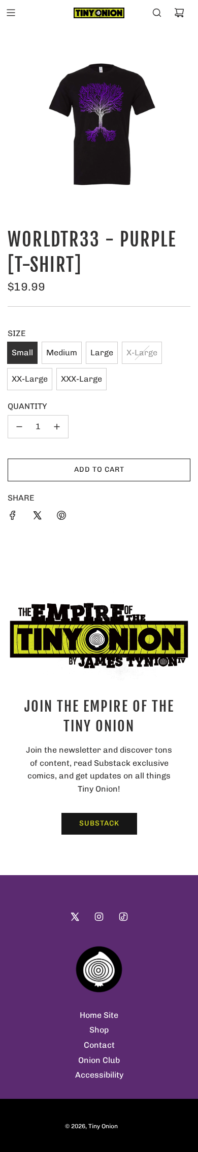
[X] (74, 917)
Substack (99, 823)
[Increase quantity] (57, 427)
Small (22, 352)
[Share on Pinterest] (61, 515)
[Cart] (179, 13)
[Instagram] (99, 917)
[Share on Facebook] (13, 515)
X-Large (141, 352)
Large (101, 352)
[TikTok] (123, 917)
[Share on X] (37, 515)
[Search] (157, 13)
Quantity (27, 406)
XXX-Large (81, 379)
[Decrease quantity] (19, 427)
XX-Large (30, 379)
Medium (61, 352)
